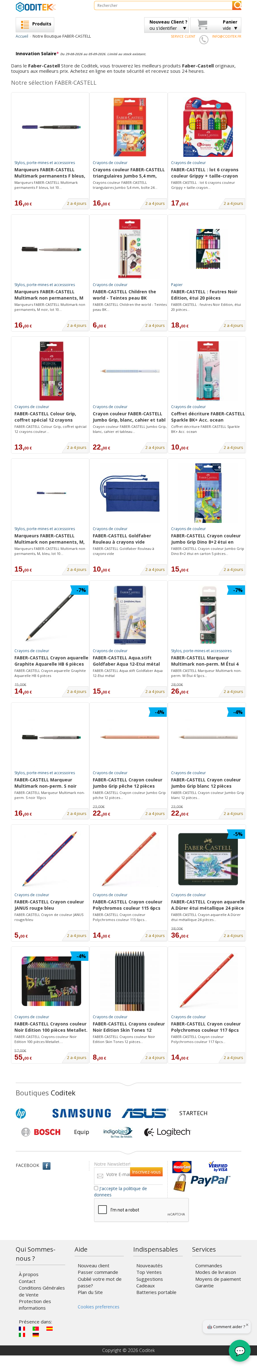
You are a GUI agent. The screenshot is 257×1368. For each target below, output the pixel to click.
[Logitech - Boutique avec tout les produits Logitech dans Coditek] (167, 1132)
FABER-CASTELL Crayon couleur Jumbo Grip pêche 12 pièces (127, 783)
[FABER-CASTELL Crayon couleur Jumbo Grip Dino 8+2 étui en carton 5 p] (208, 493)
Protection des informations (35, 1304)
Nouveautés (149, 1265)
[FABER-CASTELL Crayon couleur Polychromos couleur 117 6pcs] (208, 981)
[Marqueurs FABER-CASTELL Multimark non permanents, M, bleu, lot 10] (51, 493)
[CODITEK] (50, 7)
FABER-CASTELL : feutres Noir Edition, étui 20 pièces (204, 295)
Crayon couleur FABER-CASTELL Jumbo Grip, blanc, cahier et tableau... (130, 429)
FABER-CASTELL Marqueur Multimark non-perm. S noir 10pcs (45, 783)
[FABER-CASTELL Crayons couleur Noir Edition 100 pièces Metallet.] (51, 981)
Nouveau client (93, 1265)
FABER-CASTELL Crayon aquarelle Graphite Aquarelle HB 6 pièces (51, 661)
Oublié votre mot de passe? (100, 1282)
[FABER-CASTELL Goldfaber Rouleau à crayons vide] (130, 493)
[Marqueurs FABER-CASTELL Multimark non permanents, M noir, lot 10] (51, 249)
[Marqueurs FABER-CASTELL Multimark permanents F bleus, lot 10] (51, 127)
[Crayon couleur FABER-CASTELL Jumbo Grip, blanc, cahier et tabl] (130, 371)
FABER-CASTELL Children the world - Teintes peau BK (124, 295)
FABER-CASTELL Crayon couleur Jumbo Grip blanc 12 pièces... (207, 795)
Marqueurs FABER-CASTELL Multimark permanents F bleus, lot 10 (49, 173)
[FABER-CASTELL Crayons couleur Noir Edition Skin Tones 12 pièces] (130, 981)
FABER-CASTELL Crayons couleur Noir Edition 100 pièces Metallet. (50, 1027)
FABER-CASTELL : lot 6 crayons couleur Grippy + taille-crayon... (203, 185)
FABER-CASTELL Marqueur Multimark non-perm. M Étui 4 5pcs (205, 661)
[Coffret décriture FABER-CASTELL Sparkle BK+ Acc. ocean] (208, 371)
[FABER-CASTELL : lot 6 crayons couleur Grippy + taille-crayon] (208, 127)
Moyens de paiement (218, 1279)
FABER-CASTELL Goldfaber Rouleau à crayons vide (122, 539)
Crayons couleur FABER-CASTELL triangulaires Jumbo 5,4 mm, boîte (129, 173)
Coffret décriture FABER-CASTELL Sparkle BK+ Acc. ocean (208, 417)
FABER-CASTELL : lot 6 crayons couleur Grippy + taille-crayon (205, 173)
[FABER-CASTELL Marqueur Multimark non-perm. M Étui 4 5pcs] (208, 615)
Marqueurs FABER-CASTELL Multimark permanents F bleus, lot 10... (46, 185)
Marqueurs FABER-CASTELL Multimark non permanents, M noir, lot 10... (49, 307)
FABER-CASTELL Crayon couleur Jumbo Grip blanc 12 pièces (206, 783)
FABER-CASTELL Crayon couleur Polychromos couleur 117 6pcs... (198, 1039)
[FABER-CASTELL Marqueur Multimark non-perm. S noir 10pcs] (51, 737)
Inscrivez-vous (146, 1172)
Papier (177, 284)
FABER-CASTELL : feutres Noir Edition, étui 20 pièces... (206, 307)
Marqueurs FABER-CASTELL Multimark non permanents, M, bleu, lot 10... (49, 551)
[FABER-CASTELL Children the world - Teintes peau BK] (130, 249)
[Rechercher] (236, 5)
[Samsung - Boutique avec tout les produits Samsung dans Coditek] (81, 1113)
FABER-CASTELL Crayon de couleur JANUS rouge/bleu (48, 917)
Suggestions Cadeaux (149, 1282)
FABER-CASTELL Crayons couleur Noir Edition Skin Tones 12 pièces (129, 1027)
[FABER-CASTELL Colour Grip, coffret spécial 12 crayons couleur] (51, 371)
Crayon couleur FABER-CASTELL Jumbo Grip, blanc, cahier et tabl (129, 417)
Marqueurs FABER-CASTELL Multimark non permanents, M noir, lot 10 (48, 295)
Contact (27, 1281)
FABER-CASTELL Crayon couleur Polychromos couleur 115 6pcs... (120, 917)
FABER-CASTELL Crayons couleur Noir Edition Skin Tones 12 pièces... (124, 1039)
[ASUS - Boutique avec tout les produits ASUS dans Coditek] (145, 1113)
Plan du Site (90, 1292)
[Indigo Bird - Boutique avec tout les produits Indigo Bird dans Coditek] (118, 1132)
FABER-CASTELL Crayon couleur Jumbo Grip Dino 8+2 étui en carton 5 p (206, 539)
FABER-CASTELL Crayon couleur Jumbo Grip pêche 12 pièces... (129, 795)
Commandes (208, 1265)
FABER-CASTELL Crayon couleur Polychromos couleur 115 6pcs (127, 905)
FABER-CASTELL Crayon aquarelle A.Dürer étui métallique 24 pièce (208, 905)
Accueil (22, 36)
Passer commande (98, 1272)
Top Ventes (149, 1272)
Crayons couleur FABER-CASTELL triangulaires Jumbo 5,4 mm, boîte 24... (125, 185)
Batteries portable (156, 1292)
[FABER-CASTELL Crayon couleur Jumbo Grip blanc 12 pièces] (208, 737)
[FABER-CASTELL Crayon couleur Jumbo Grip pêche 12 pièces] (130, 737)
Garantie (204, 1285)
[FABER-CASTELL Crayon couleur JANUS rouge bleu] (51, 859)
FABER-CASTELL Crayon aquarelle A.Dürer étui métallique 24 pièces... (206, 917)
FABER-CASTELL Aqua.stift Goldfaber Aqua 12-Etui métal (126, 661)
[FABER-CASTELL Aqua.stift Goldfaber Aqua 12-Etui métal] (130, 615)
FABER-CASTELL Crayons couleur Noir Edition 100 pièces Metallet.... (45, 1039)
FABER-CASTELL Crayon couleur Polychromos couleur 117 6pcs (206, 1027)
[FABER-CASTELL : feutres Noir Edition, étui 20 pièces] (208, 249)
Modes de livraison (215, 1272)
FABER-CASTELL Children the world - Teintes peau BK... (130, 307)
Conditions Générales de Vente (42, 1291)
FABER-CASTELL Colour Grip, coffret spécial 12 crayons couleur (45, 417)
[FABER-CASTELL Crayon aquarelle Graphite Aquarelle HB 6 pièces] (51, 615)
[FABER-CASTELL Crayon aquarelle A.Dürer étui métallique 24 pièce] (208, 859)
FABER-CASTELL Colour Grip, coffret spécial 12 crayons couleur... (50, 429)
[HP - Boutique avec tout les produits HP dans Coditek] (31, 1113)
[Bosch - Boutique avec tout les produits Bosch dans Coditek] (40, 1132)
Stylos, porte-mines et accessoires (44, 162)
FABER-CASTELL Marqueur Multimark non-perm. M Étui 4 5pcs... (206, 673)
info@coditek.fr (226, 36)
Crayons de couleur (110, 162)
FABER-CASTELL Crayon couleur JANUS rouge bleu (49, 905)
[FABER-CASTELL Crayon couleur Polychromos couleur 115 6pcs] (130, 859)
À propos (29, 1274)
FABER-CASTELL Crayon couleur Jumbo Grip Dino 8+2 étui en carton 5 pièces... (207, 551)
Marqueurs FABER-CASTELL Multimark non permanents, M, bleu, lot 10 (49, 539)
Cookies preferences (98, 1307)
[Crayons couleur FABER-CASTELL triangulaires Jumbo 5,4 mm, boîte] (130, 127)
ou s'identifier (168, 25)
